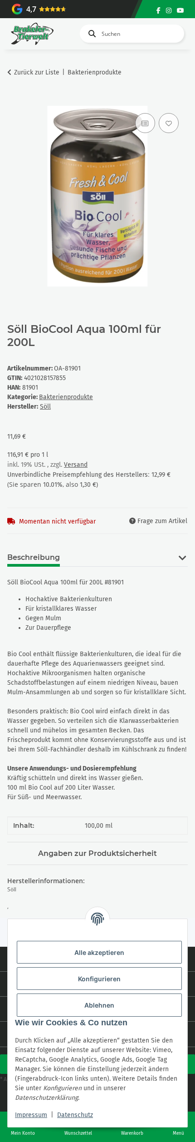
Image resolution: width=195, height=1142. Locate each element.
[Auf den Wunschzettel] (169, 123)
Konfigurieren (99, 979)
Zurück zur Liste (36, 72)
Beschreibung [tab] (33, 557)
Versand (76, 465)
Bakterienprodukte (66, 397)
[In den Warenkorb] (14, 101)
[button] (182, 563)
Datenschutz (75, 1115)
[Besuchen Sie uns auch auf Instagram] (168, 11)
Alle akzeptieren (99, 952)
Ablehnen (99, 1005)
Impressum (31, 1115)
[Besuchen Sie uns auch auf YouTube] (180, 11)
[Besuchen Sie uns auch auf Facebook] (158, 11)
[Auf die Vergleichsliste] (145, 123)
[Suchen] (90, 34)
